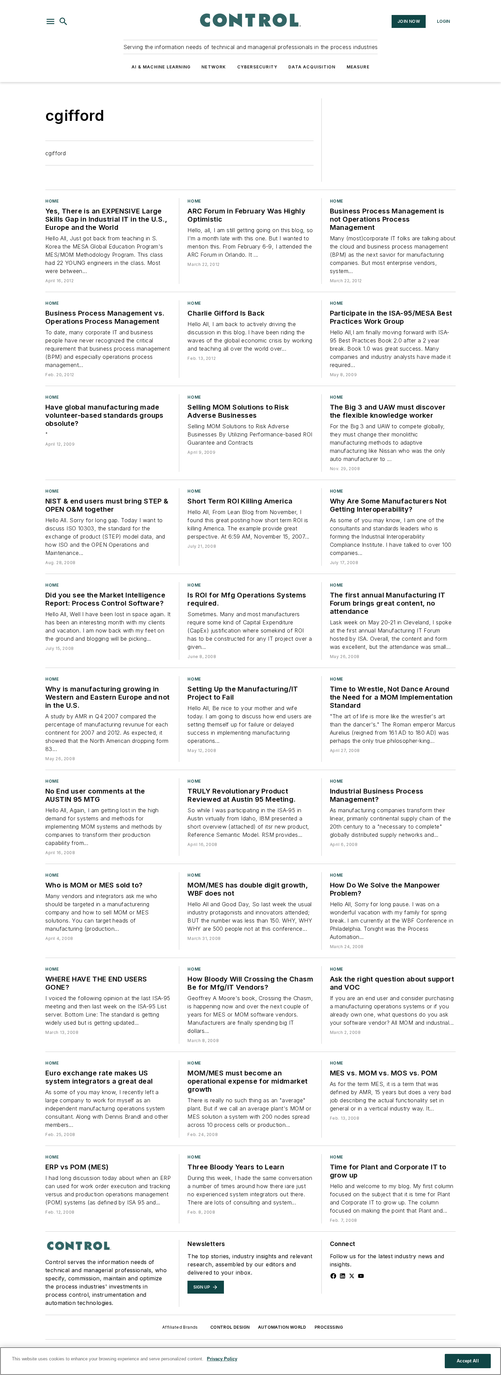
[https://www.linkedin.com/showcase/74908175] (342, 1276)
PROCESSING (329, 1327)
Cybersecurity (257, 66)
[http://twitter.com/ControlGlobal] (351, 1276)
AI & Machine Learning (161, 66)
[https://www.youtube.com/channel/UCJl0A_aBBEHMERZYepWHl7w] (361, 1276)
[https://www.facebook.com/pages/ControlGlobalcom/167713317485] (333, 1276)
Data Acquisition (311, 66)
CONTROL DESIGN (230, 1327)
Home (52, 201)
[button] (50, 21)
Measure (358, 66)
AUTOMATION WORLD (282, 1327)
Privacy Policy (222, 1358)
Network (213, 66)
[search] (63, 21)
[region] (250, 1361)
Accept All (468, 1360)
